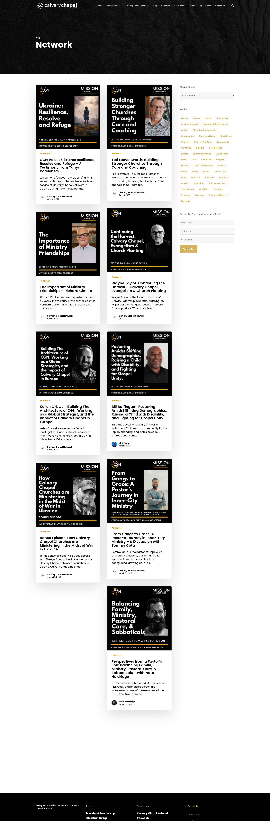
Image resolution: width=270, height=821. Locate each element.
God (194, 159)
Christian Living (207, 136)
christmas (226, 136)
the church (187, 189)
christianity (187, 136)
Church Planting (203, 142)
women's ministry (218, 195)
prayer (184, 183)
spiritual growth (217, 183)
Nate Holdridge (127, 701)
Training (185, 195)
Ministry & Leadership (100, 813)
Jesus (206, 171)
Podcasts (45, 153)
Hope (184, 171)
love (183, 177)
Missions (209, 177)
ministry (195, 177)
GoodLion (206, 159)
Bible (208, 118)
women (199, 195)
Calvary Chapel (189, 124)
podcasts (224, 177)
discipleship (215, 147)
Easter (184, 153)
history (222, 165)
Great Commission (203, 165)
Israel (195, 171)
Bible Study (222, 118)
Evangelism (222, 153)
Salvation (198, 183)
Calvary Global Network (60, 196)
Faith (184, 159)
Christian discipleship (204, 130)
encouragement (202, 153)
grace (184, 165)
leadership (220, 171)
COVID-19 (186, 147)
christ (184, 130)
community (222, 142)
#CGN (184, 118)
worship (185, 201)
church (185, 142)
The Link (203, 189)
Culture (200, 147)
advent (197, 118)
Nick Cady (124, 443)
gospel (220, 159)
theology (217, 189)
